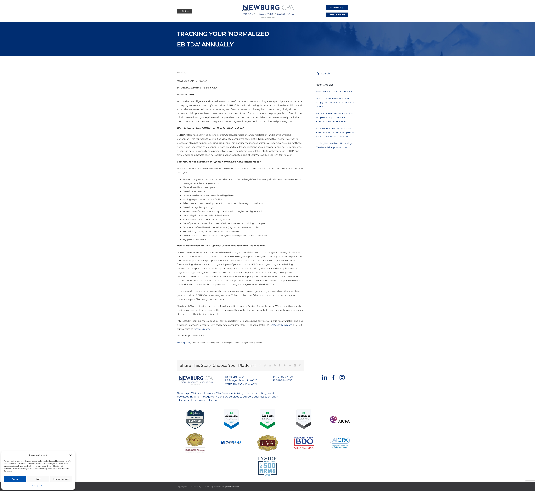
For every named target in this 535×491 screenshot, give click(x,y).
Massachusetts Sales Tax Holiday (334, 91)
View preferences (61, 479)
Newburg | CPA (183, 342)
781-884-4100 (284, 376)
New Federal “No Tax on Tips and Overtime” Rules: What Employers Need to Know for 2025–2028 (335, 132)
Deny (38, 479)
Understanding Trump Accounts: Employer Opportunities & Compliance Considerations (334, 117)
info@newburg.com (280, 325)
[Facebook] (333, 377)
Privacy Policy (38, 485)
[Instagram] (342, 377)
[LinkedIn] (324, 377)
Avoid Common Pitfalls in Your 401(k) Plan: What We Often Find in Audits (335, 102)
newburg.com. (202, 329)
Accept (15, 479)
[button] (70, 455)
